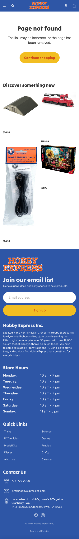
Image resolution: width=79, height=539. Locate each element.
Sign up (40, 310)
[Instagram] (43, 515)
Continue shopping (39, 57)
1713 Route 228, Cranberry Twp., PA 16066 (37, 506)
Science (47, 431)
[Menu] (4, 5)
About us (9, 459)
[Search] (12, 6)
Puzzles (46, 445)
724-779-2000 (21, 481)
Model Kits (10, 445)
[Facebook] (36, 515)
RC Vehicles (11, 438)
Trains (7, 431)
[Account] (66, 6)
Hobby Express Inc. (44, 523)
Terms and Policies (39, 531)
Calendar (47, 459)
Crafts (45, 452)
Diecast (8, 452)
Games (46, 438)
